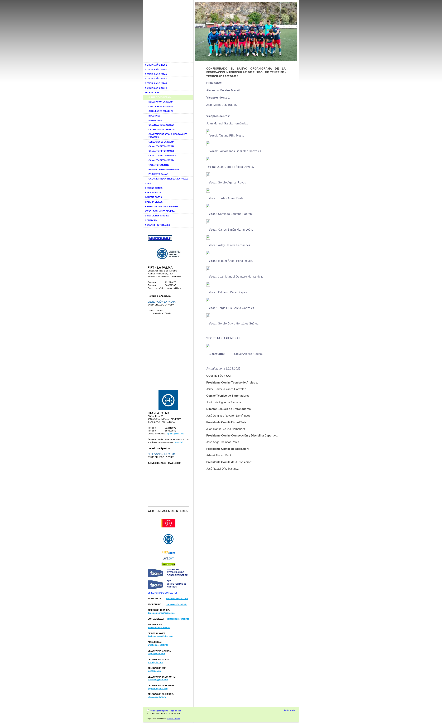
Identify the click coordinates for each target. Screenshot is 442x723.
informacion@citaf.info (159, 627)
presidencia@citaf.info (177, 598)
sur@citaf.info (154, 671)
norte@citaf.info (155, 662)
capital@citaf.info (156, 653)
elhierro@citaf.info (157, 697)
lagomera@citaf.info (157, 688)
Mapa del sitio (175, 711)
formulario (179, 442)
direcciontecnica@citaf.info (161, 613)
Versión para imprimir (159, 711)
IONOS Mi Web (173, 719)
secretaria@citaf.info (176, 604)
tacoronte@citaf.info (158, 679)
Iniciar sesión (289, 710)
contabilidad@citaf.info (178, 619)
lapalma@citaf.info (175, 434)
